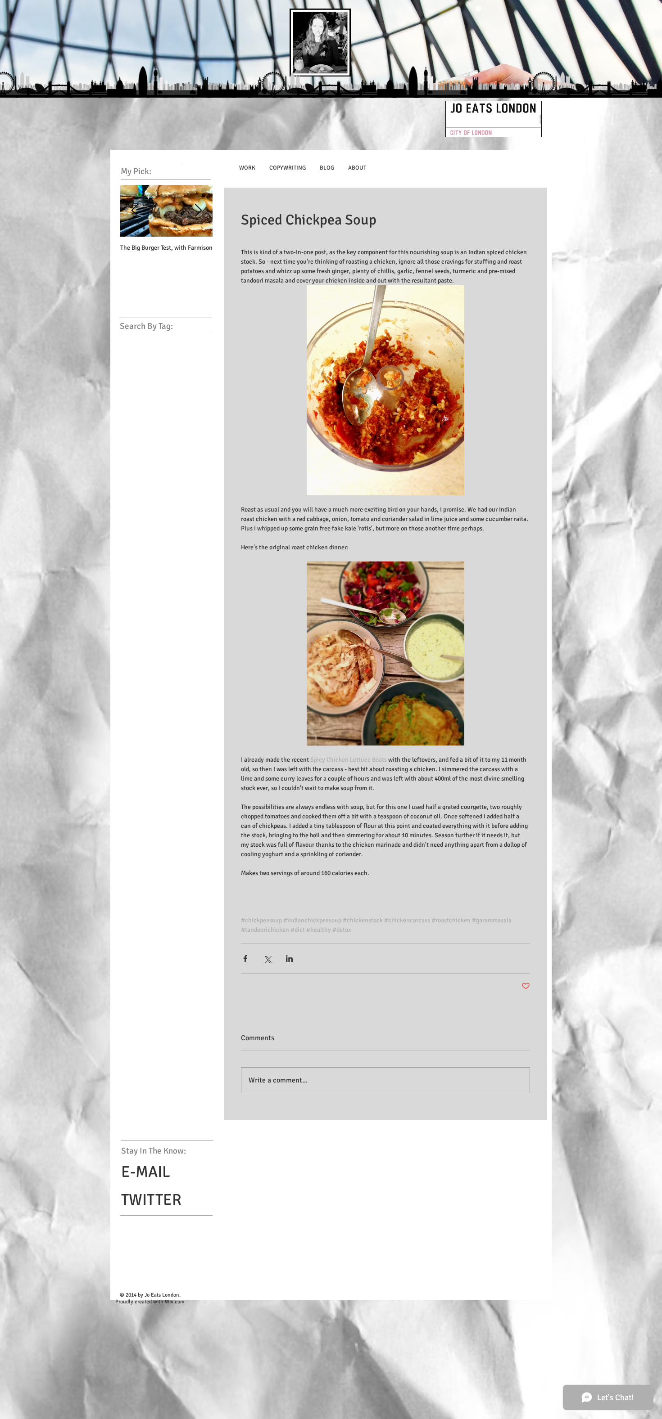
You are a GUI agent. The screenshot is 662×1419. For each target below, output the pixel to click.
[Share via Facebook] (245, 958)
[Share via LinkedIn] (289, 958)
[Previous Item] (135, 211)
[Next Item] (198, 211)
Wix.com (175, 1301)
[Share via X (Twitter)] (267, 958)
